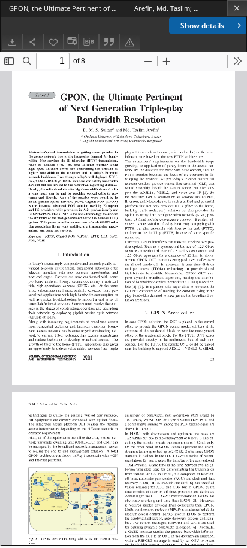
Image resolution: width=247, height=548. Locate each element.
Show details (202, 25)
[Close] (237, 8)
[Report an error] (129, 42)
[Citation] (109, 42)
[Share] (32, 42)
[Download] (12, 42)
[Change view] (71, 42)
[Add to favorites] (53, 42)
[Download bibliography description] (89, 42)
